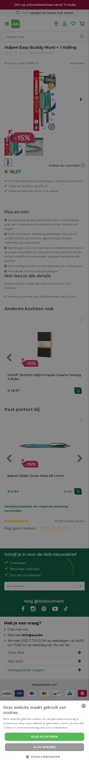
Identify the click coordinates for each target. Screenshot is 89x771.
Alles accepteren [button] (44, 736)
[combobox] (83, 706)
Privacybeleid (41, 763)
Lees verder (76, 727)
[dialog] (44, 736)
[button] (44, 756)
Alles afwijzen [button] (44, 747)
